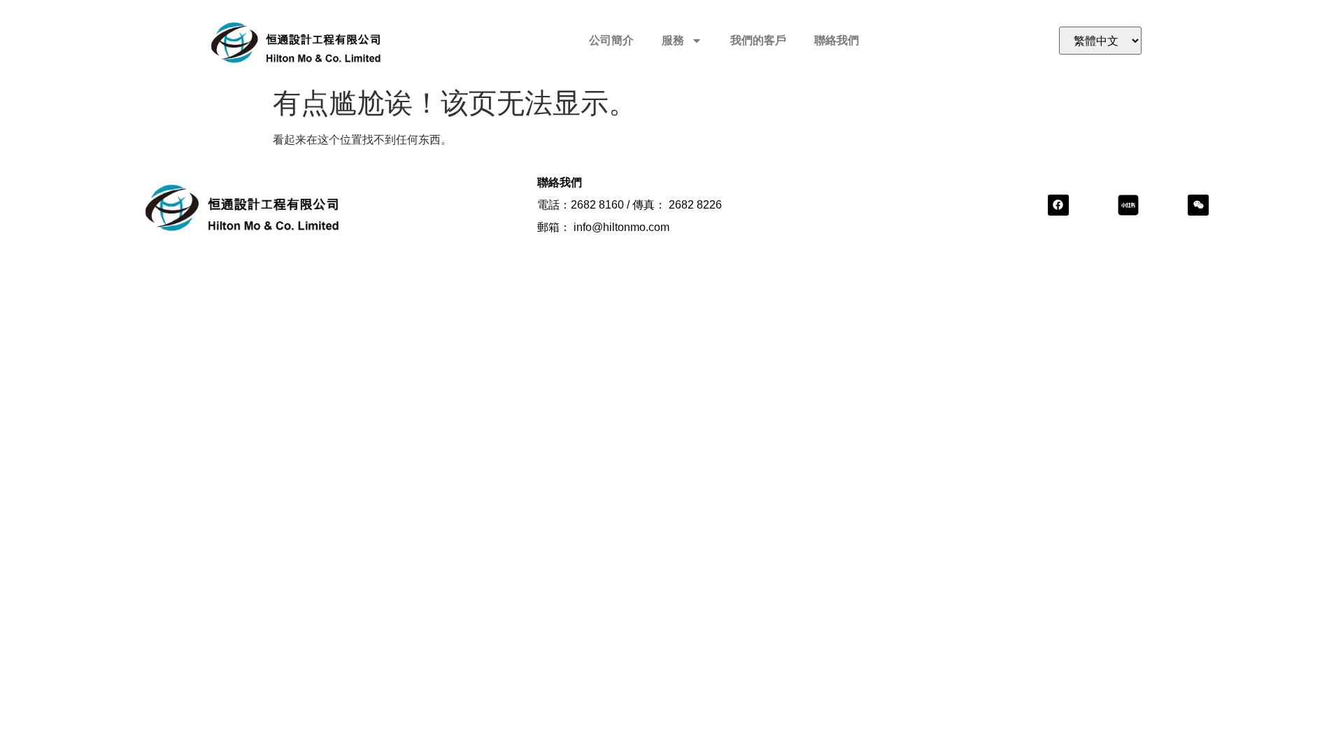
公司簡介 (611, 40)
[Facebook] (1058, 205)
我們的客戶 (758, 40)
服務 (673, 40)
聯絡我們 (836, 40)
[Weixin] (1198, 205)
